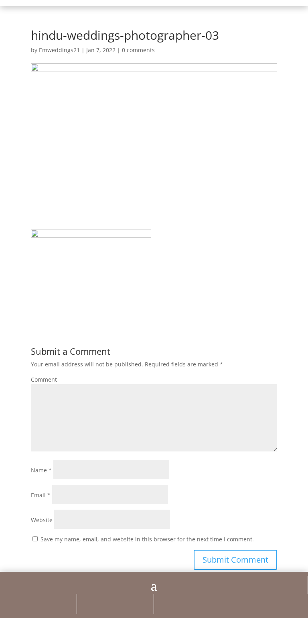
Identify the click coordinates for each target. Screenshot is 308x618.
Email (41, 495)
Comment (44, 379)
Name (41, 470)
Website (42, 520)
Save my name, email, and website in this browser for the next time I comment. (147, 539)
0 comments (138, 50)
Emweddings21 (59, 50)
